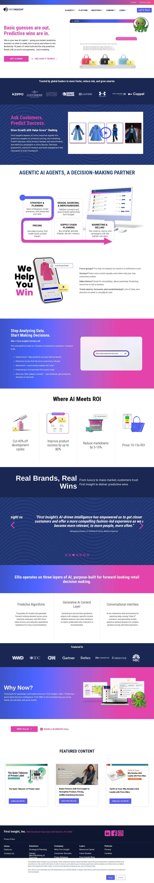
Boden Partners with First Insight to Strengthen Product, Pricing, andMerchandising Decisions (74, 792)
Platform (8, 849)
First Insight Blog (87, 857)
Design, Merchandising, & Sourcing (37, 855)
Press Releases (61, 857)
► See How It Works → (44, 59)
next (139, 525)
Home (7, 846)
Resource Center (86, 849)
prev (14, 525)
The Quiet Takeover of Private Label (24, 789)
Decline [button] (120, 877)
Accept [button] (110, 877)
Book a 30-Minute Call (56, 729)
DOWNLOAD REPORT (18, 801)
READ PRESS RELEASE (69, 801)
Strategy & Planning (38, 849)
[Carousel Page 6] (84, 555)
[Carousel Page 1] (66, 555)
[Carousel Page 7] (88, 555)
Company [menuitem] (110, 10)
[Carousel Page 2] (70, 555)
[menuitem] (69, 10)
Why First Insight (61, 849)
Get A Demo (16, 59)
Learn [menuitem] (121, 10)
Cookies (108, 853)
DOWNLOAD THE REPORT (120, 801)
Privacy (108, 849)
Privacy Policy (9, 839)
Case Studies (85, 853)
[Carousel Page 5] (81, 555)
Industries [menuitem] (96, 10)
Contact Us (9, 853)
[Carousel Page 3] (73, 555)
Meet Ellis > (24, 729)
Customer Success (62, 853)
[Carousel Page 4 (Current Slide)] (77, 555)
